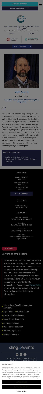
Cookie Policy (34, 378)
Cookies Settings (21, 391)
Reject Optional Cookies (21, 387)
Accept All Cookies (21, 382)
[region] (21, 377)
